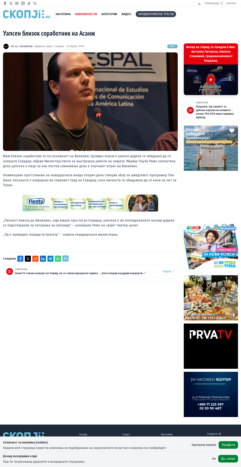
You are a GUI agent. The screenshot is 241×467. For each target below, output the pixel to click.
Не (214, 458)
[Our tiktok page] (29, 3)
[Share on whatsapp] (58, 259)
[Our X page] (11, 3)
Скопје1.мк (26, 46)
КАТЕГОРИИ (109, 14)
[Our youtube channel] (17, 3)
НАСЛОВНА (63, 14)
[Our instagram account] (23, 3)
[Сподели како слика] (66, 258)
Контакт (231, 3)
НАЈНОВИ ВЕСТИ (86, 14)
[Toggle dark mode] (200, 3)
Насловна (166, 434)
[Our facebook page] (5, 3)
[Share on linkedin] (43, 259)
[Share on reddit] (35, 259)
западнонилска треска (156, 14)
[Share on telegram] (50, 259)
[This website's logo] (26, 14)
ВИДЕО (126, 14)
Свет (172, 46)
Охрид (83, 434)
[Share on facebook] (20, 259)
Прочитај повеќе (204, 445)
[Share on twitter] (28, 259)
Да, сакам (228, 458)
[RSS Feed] (35, 3)
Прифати (228, 445)
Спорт (126, 434)
